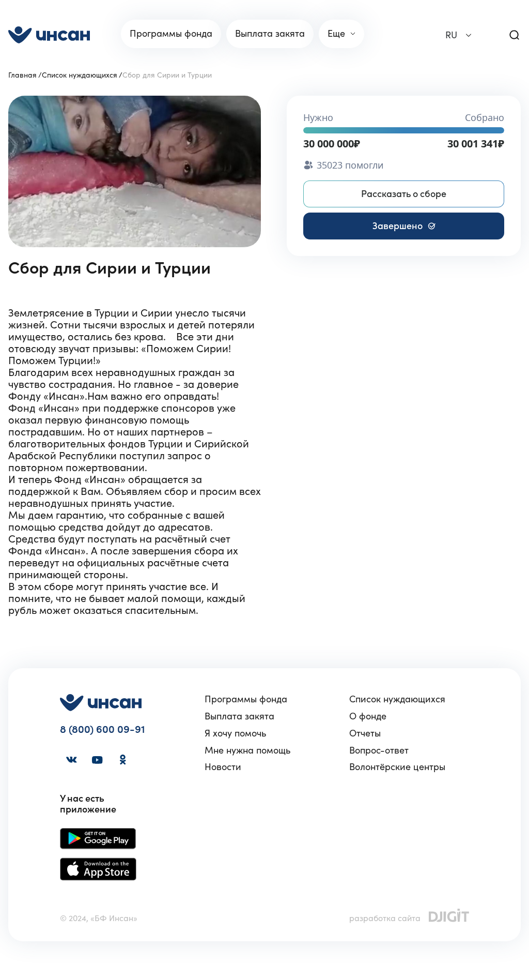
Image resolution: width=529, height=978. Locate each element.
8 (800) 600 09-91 (102, 729)
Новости (223, 767)
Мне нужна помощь (247, 750)
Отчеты (365, 733)
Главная (22, 75)
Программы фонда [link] (171, 33)
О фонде (367, 716)
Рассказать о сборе (403, 194)
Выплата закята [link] (270, 33)
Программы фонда (246, 699)
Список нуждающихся (79, 75)
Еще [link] (336, 33)
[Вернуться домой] (49, 34)
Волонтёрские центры (397, 767)
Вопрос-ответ (379, 750)
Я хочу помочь (235, 733)
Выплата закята (239, 716)
